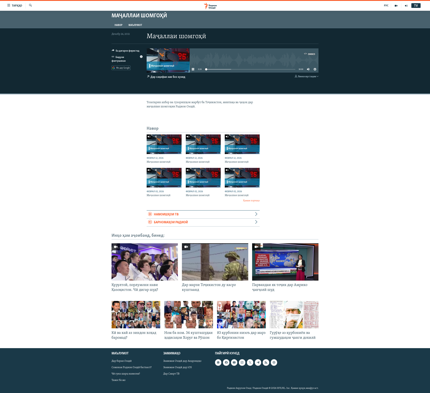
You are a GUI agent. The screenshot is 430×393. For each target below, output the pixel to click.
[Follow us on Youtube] (234, 362)
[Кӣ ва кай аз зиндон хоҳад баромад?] (136, 314)
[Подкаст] (274, 362)
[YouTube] (396, 5)
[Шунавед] (406, 5)
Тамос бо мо (118, 380)
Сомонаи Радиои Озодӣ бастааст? (132, 367)
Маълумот (135, 25)
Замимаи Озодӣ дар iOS (177, 367)
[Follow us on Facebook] (226, 362)
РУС (386, 5)
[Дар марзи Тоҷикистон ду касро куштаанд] (215, 262)
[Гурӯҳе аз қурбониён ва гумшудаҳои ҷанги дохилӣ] (294, 314)
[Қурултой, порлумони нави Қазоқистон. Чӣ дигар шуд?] (145, 262)
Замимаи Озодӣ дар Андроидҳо (182, 361)
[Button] (125, 51)
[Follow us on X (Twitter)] (250, 362)
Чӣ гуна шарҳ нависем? (126, 374)
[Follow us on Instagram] (242, 362)
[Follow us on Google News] (218, 362)
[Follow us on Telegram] (258, 362)
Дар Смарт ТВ (171, 374)
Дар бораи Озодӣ (122, 361)
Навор (118, 25)
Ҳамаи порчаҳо (251, 200)
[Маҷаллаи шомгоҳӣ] (164, 144)
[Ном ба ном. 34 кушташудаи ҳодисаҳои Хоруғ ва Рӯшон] (188, 314)
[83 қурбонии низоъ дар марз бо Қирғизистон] (241, 314)
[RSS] (266, 362)
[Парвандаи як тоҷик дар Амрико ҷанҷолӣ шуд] (285, 262)
